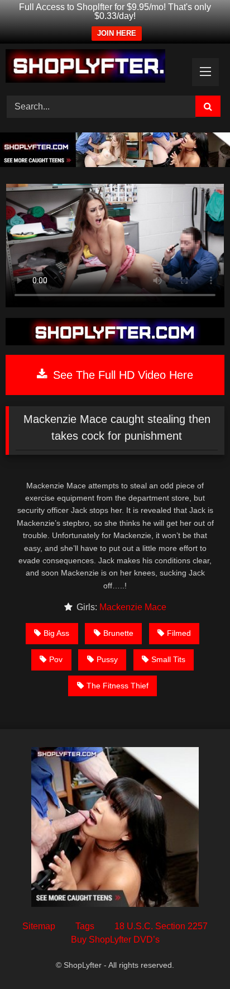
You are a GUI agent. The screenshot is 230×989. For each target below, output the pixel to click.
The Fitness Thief (117, 685)
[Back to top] (195, 956)
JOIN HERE (116, 33)
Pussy (107, 659)
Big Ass (56, 633)
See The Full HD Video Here (121, 375)
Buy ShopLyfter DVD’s (115, 939)
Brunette (118, 633)
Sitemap (38, 926)
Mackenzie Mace (132, 607)
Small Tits (168, 659)
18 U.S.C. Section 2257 (161, 926)
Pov (56, 659)
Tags (84, 926)
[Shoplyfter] (94, 68)
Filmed (179, 633)
